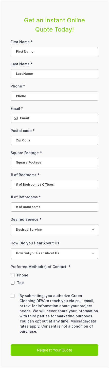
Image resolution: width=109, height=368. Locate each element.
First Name (22, 42)
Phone (18, 86)
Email (17, 108)
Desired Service (26, 219)
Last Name (22, 64)
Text (21, 283)
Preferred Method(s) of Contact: (40, 266)
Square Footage (26, 153)
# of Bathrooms (26, 197)
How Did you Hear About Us (35, 243)
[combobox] (54, 230)
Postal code (23, 130)
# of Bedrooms (25, 175)
